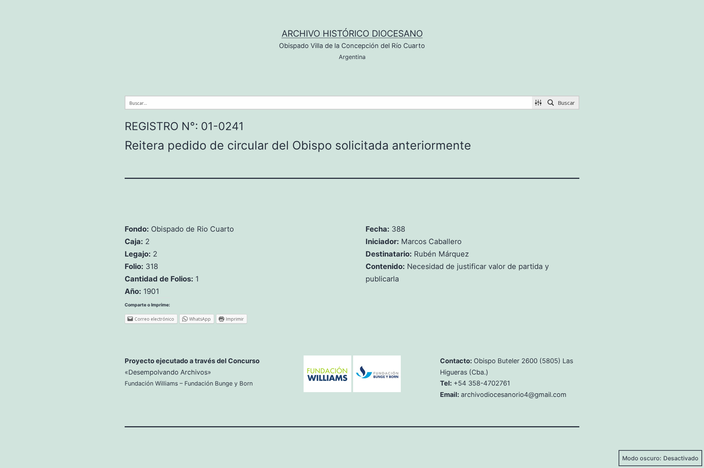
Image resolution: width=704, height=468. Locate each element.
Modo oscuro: (641, 458)
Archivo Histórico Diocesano (352, 33)
